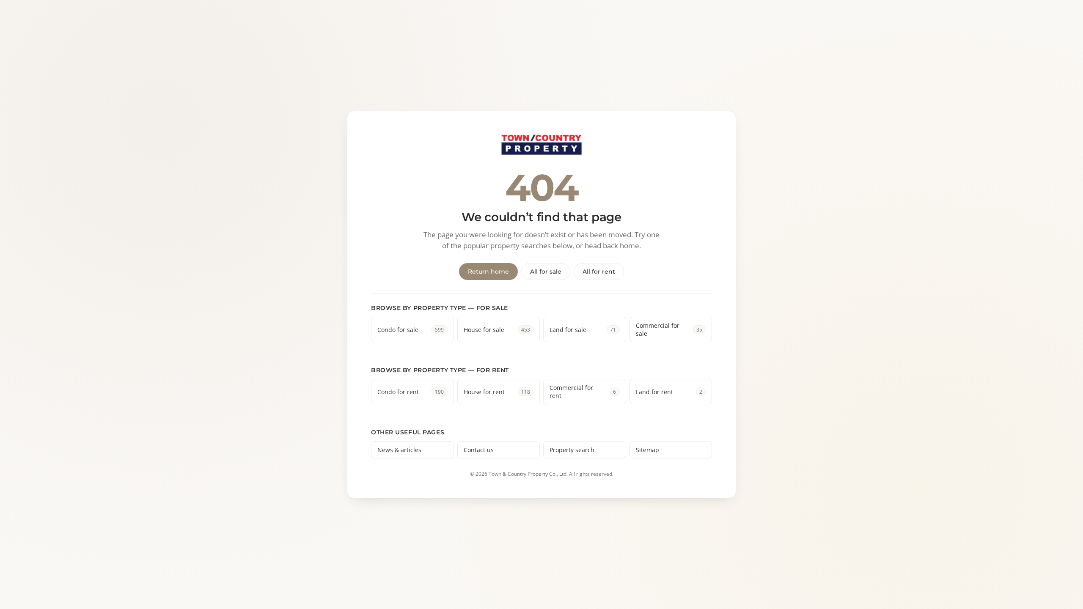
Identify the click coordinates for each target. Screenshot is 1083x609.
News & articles (399, 450)
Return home (488, 271)
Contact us (479, 450)
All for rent (599, 271)
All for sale (545, 271)
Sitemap (647, 450)
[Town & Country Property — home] (541, 145)
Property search (572, 450)
